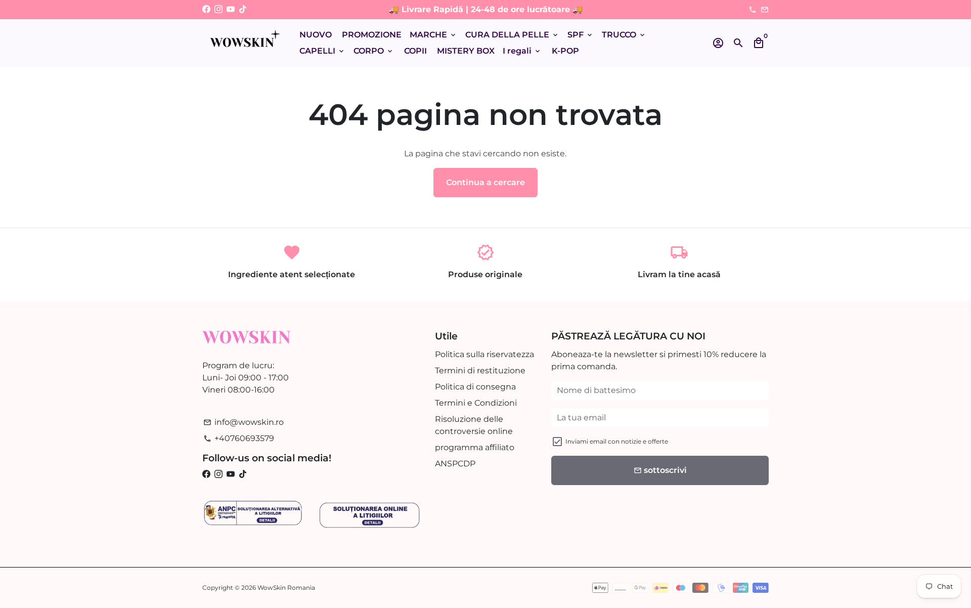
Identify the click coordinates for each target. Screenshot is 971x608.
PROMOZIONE (372, 34)
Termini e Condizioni (476, 403)
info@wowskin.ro (243, 422)
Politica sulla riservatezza (484, 354)
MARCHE (433, 34)
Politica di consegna (475, 387)
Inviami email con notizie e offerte (616, 441)
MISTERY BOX (466, 51)
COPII (415, 51)
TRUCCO (624, 34)
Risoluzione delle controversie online (474, 425)
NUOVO (315, 34)
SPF (580, 34)
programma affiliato (474, 447)
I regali (522, 51)
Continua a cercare (485, 182)
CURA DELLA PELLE (512, 34)
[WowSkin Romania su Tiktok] (243, 9)
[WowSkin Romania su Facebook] (206, 9)
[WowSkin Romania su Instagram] (218, 9)
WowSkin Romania (286, 587)
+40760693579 (238, 438)
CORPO (374, 51)
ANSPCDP (455, 463)
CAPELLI (322, 51)
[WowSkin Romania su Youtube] (231, 9)
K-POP (565, 51)
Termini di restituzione (480, 370)
